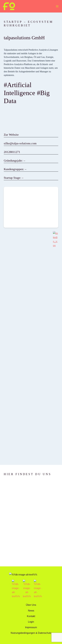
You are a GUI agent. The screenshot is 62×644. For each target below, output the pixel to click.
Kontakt (31, 616)
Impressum (31, 627)
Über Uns (31, 604)
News (31, 610)
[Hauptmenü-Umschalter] (57, 6)
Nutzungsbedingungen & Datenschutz (31, 632)
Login (31, 621)
